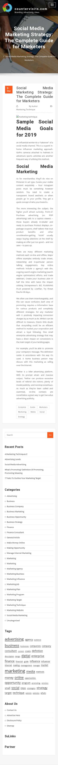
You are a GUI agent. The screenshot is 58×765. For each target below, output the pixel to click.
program (26, 682)
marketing (22, 412)
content (21, 651)
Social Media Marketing (17, 615)
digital (25, 656)
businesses (24, 646)
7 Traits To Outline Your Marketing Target (23, 478)
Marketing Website (15, 610)
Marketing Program (15, 594)
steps (23, 688)
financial (19, 661)
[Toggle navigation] (52, 4)
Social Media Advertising (15, 464)
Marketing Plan (13, 589)
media (33, 412)
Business (11, 501)
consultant (11, 651)
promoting (36, 683)
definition (37, 651)
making (16, 665)
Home (29, 52)
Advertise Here (13, 715)
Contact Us (12, 710)
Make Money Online (16, 542)
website (29, 693)
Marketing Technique (25, 109)
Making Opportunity (16, 548)
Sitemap (10, 725)
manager (36, 665)
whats (43, 693)
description (9, 656)
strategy (21, 417)
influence (35, 661)
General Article (13, 537)
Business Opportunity (16, 517)
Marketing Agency (15, 568)
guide (32, 407)
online (19, 677)
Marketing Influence (16, 579)
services (44, 683)
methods (40, 671)
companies (35, 646)
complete (22, 407)
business (12, 645)
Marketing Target (14, 599)
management (26, 665)
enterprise (37, 656)
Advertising (12, 496)
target (8, 692)
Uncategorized (13, 620)
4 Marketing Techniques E (16, 454)
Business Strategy (14, 522)
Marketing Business (15, 573)
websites (36, 693)
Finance (10, 527)
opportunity (13, 683)
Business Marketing (15, 511)
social (42, 412)
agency (29, 639)
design (17, 656)
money (9, 677)
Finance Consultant (15, 532)
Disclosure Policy (14, 720)
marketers (43, 407)
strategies (31, 688)
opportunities (30, 678)
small (7, 687)
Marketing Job (13, 584)
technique (18, 692)
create (28, 651)
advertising (14, 638)
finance (10, 661)
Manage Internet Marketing (19, 553)
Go (50, 435)
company (46, 646)
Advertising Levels (13, 459)
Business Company (15, 506)
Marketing (11, 558)
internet (8, 665)
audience (37, 640)
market (44, 665)
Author (33, 106)
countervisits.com (31, 9)
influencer (45, 661)
